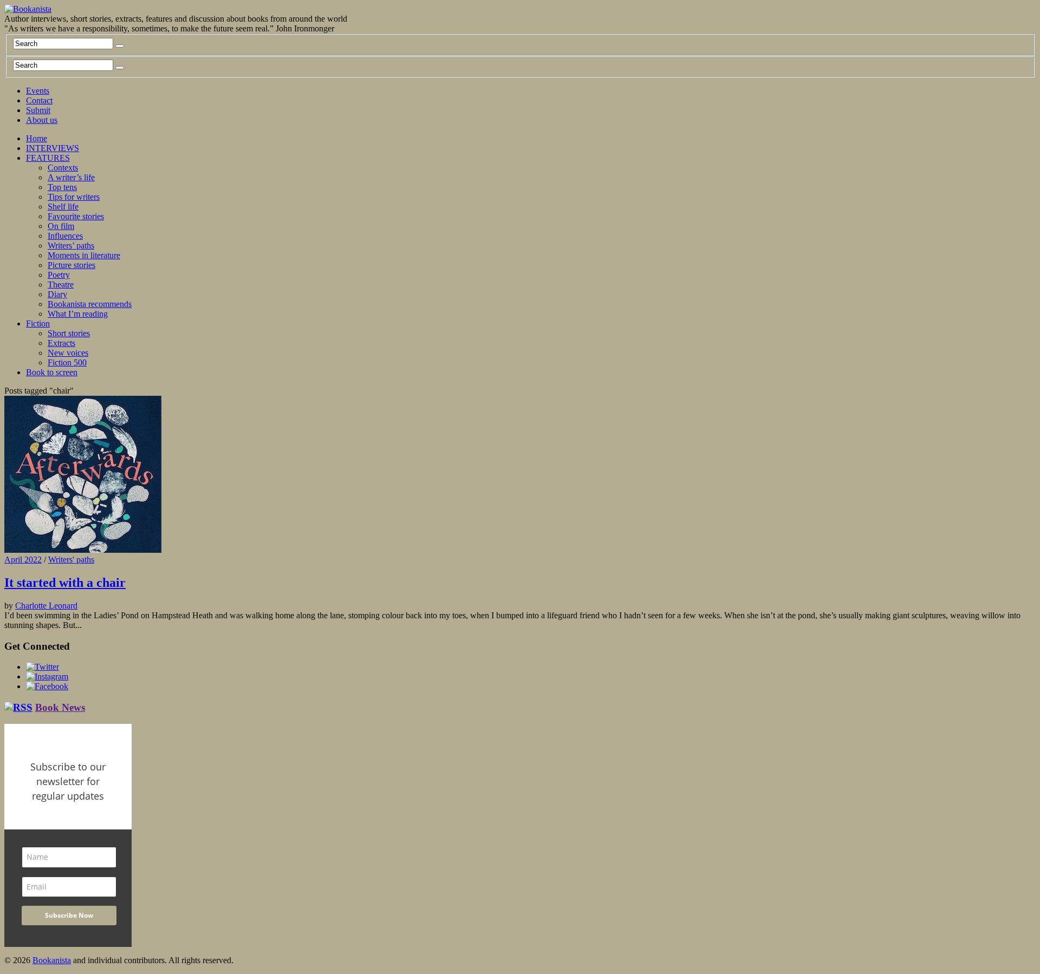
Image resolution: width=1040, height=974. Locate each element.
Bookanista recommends (90, 304)
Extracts (61, 343)
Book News (60, 707)
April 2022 (23, 559)
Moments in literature (84, 255)
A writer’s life (71, 177)
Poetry (59, 274)
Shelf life (63, 206)
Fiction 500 (67, 362)
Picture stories (71, 265)
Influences (65, 235)
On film (61, 226)
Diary (57, 294)
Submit (38, 110)
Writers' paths (71, 559)
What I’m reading (78, 313)
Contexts (63, 167)
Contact (39, 100)
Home (36, 138)
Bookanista (51, 960)
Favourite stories (76, 216)
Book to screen (51, 372)
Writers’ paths (71, 245)
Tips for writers (74, 196)
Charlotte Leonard (46, 605)
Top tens (62, 187)
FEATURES (48, 157)
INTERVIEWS (52, 148)
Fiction (38, 323)
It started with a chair (65, 583)
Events (37, 90)
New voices (68, 352)
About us (41, 120)
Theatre (61, 284)
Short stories (69, 333)
